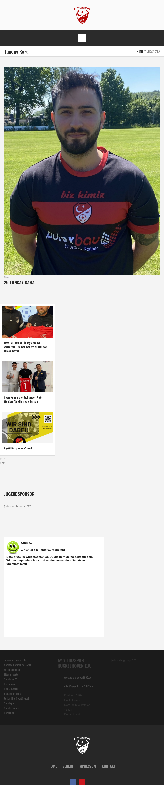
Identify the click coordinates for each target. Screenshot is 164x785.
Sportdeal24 (10, 679)
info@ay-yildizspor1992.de (78, 686)
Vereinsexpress (12, 669)
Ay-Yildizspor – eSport (18, 448)
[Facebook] (73, 782)
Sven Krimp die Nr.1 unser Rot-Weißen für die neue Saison (23, 399)
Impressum (87, 766)
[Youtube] (82, 782)
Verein (68, 766)
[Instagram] (91, 782)
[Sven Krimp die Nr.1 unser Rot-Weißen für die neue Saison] (27, 376)
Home (140, 51)
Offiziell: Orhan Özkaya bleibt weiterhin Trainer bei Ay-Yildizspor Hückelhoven (25, 347)
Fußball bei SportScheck (16, 698)
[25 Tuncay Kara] (82, 170)
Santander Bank (12, 693)
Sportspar (9, 703)
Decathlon (9, 713)
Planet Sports (11, 689)
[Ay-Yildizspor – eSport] (27, 427)
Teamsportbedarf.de (15, 660)
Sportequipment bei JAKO (17, 665)
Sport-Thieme (11, 708)
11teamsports (11, 674)
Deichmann (9, 684)
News (8, 334)
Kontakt (109, 766)
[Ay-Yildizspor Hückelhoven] (82, 15)
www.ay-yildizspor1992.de (77, 677)
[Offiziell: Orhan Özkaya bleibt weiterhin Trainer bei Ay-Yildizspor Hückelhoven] (27, 322)
